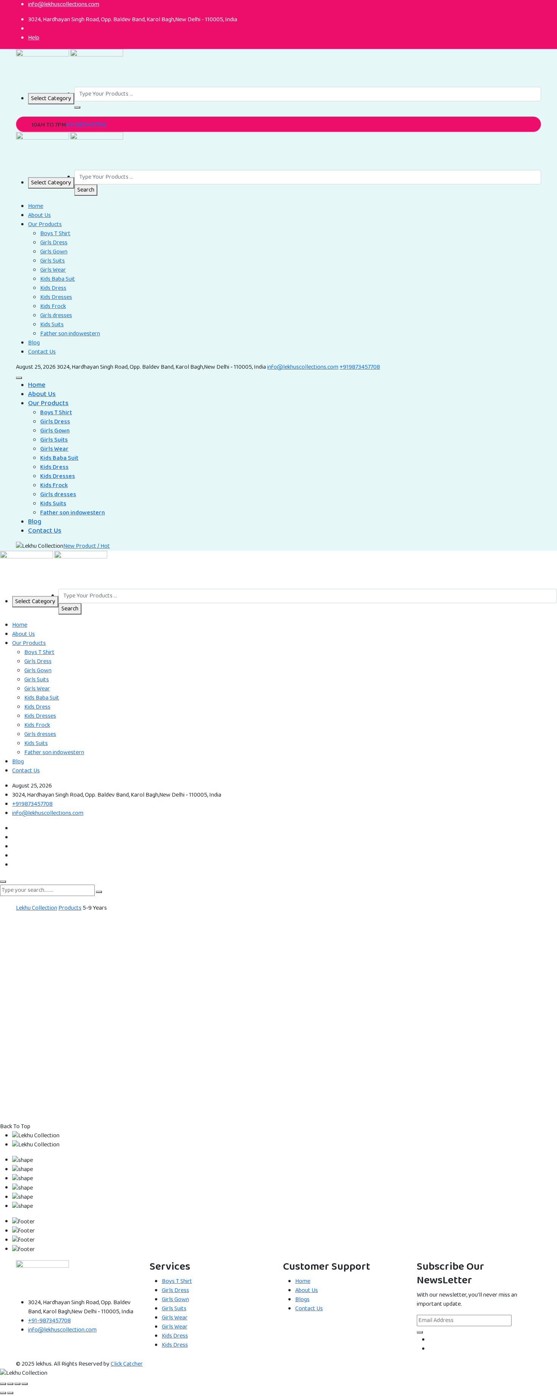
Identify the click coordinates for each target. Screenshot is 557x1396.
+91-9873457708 (49, 1320)
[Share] (17, 1384)
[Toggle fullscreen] (10, 1384)
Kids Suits (52, 324)
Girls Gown (53, 251)
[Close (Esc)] (25, 1384)
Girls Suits (52, 261)
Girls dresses (56, 315)
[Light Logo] (96, 67)
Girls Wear (53, 270)
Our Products (45, 224)
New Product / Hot (86, 546)
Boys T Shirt (55, 233)
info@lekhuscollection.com (62, 1330)
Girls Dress (53, 242)
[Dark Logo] (42, 67)
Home (35, 206)
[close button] (3, 881)
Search (85, 190)
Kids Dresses (56, 297)
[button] (77, 107)
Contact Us (42, 352)
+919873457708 (86, 125)
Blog (34, 342)
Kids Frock (53, 306)
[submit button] (99, 892)
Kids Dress (53, 288)
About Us (39, 215)
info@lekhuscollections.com (302, 367)
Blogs (302, 1299)
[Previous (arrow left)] (3, 1393)
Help (33, 37)
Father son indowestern (70, 333)
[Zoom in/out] (3, 1384)
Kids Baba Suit (57, 279)
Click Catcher (127, 1364)
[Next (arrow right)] (10, 1393)
